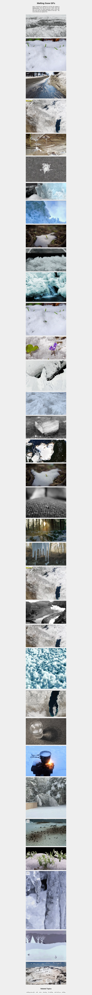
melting (63, 992)
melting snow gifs (30, 992)
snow (40, 992)
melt (37, 992)
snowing (45, 992)
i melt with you (57, 992)
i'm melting (50, 992)
